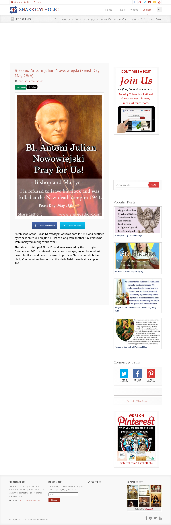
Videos (134, 9)
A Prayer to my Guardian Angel (128, 235)
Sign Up (54, 500)
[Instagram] (149, 2)
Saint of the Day (35, 80)
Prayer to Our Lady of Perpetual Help (131, 346)
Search (154, 185)
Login (38, 2)
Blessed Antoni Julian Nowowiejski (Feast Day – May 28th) (59, 73)
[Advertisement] (85, 43)
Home (108, 9)
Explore (147, 9)
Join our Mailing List (21, 2)
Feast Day (23, 80)
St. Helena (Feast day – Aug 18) (129, 271)
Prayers (121, 9)
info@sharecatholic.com (29, 500)
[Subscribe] (154, 2)
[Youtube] (159, 2)
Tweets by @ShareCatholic (137, 401)
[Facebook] (134, 2)
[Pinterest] (139, 2)
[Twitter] (144, 2)
